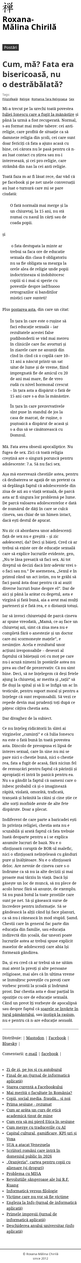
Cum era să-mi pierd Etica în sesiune (40, 1121)
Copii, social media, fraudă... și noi (38, 1098)
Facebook (57, 1037)
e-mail (31, 1053)
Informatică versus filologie (32, 1190)
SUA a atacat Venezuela (28, 1144)
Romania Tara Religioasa (49, 99)
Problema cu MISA (23, 1173)
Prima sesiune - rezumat (29, 1104)
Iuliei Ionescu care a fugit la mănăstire (38, 114)
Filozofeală (10, 99)
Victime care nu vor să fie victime (37, 1196)
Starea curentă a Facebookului (34, 1086)
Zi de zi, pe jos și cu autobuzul (34, 1069)
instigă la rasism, (59, 1014)
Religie (25, 99)
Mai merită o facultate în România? (39, 1092)
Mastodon (35, 1037)
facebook (49, 1053)
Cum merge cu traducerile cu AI (36, 1127)
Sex (71, 99)
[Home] (7, 7)
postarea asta (23, 309)
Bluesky (9, 1043)
